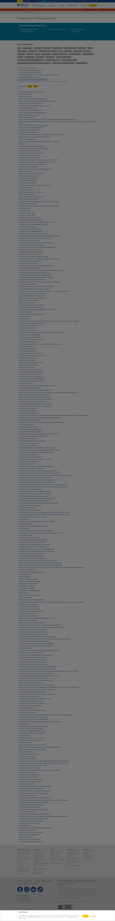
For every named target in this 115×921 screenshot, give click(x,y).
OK (85, 916)
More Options (93, 916)
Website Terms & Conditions (34, 916)
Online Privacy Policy (71, 916)
